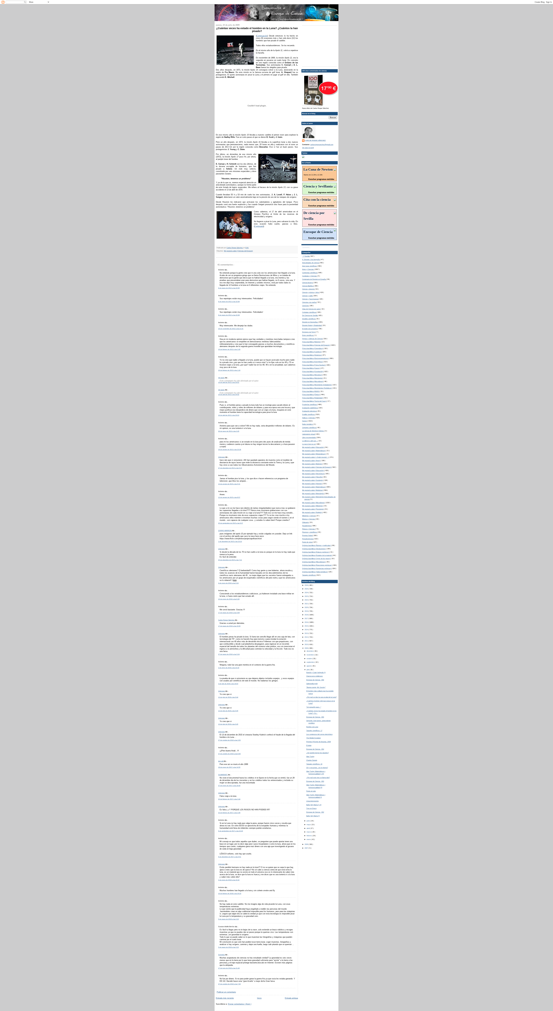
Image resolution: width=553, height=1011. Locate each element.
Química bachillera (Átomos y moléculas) (316, 545)
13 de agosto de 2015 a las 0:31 (229, 484)
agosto (309, 666)
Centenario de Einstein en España (314, 279)
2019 (306, 611)
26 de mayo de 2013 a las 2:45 (228, 431)
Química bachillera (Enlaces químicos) (315, 552)
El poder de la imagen (310, 329)
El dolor (308, 745)
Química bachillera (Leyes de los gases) (316, 558)
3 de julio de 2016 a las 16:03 (228, 683)
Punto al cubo (311, 791)
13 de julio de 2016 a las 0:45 (228, 711)
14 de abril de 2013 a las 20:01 (228, 382)
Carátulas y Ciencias (309, 276)
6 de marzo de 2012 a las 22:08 (229, 301)
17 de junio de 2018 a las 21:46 (229, 968)
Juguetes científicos (309, 427)
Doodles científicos (309, 319)
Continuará (258, 226)
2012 (306, 637)
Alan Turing (310, 756)
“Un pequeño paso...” (313, 707)
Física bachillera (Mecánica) (312, 375)
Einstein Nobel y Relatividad (312, 325)
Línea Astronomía (312, 801)
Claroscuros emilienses (314, 676)
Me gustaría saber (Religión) (312, 512)
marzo (309, 832)
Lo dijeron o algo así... (310, 441)
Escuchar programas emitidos (321, 179)
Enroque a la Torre (309, 332)
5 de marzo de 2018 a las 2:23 (228, 947)
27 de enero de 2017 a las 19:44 (229, 785)
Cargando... (306, 247)
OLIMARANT (223, 775)
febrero (309, 835)
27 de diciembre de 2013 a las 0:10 (230, 468)
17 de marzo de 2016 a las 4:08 (229, 612)
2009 (306, 648)
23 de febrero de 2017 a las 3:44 (229, 799)
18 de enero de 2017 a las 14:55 (229, 767)
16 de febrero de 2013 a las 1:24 (229, 370)
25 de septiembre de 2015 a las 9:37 (230, 523)
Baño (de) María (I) (313, 816)
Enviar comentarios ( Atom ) (239, 1004)
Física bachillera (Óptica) (311, 394)
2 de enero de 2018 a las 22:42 (228, 880)
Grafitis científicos (308, 414)
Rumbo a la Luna (312, 727)
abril (308, 828)
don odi (221, 761)
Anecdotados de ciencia (310, 263)
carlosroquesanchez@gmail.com (321, 144)
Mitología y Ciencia (309, 516)
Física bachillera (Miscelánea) (312, 381)
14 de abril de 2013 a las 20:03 (228, 415)
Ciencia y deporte (308, 289)
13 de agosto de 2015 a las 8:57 (229, 497)
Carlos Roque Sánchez (235, 248)
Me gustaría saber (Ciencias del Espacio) (238, 251)
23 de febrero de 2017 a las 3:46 (229, 812)
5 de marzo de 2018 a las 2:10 (228, 919)
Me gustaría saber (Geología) (312, 480)
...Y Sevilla (306, 256)
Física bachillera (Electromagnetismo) (315, 358)
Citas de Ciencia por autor (311, 309)
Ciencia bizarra (307, 282)
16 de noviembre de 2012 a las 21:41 (230, 328)
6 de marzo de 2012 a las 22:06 (229, 288)
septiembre (311, 662)
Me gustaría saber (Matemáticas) (314, 450)
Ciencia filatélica (308, 286)
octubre (309, 658)
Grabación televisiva (309, 411)
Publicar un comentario (226, 992)
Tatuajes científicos (309, 575)
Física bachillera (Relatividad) (312, 398)
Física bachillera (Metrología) (312, 378)
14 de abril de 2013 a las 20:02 (228, 394)
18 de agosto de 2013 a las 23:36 (229, 449)
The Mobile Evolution (313, 738)
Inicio (259, 998)
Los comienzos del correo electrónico (319, 734)
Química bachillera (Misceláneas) (314, 562)
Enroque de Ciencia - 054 (315, 749)
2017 (306, 618)
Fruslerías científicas (309, 404)
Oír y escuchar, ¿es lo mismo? (317, 767)
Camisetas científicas (310, 273)
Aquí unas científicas (309, 266)
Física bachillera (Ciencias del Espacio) (316, 345)
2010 (306, 644)
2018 (306, 615)
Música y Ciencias (308, 519)
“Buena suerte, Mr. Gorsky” (316, 687)
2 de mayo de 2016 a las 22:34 (228, 667)
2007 (306, 848)
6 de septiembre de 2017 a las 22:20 (230, 831)
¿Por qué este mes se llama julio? (318, 777)
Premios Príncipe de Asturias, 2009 (318, 742)
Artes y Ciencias (308, 269)
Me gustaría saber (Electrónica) (313, 474)
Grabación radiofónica (310, 408)
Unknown (221, 457)
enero (309, 839)
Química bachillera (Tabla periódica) (315, 572)
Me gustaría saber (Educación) (313, 447)
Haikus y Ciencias (308, 418)
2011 (306, 641)
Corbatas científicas (309, 312)
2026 (306, 585)
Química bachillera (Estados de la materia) (317, 555)
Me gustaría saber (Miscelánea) (313, 502)
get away (221, 378)
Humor (304, 421)
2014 (306, 629)
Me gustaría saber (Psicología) (313, 509)
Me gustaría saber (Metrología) (313, 493)
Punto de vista (307, 542)
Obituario (305, 522)
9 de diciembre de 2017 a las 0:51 (229, 857)
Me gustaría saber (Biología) (312, 464)
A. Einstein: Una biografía (311, 259)
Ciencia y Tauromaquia (310, 299)
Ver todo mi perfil (308, 148)
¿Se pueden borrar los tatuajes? (317, 753)
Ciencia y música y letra (310, 292)
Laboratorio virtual (308, 434)
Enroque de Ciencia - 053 (315, 781)
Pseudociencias (308, 539)
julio (308, 669)
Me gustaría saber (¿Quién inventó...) (315, 457)
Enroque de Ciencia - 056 (315, 680)
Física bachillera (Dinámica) (312, 355)
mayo (309, 824)
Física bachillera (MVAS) (311, 391)
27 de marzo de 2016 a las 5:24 (229, 654)
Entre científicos (308, 335)
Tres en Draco (311, 808)
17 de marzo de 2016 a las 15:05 (229, 626)
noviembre (310, 655)
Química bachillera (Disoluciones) (314, 549)
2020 (306, 607)
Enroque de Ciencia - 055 (315, 717)
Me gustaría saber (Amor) (311, 460)
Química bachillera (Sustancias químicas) (317, 568)
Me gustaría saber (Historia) (312, 483)
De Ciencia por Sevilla (310, 315)
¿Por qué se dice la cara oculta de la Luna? (321, 697)
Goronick (221, 955)
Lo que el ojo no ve (309, 444)
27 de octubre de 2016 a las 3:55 (229, 740)
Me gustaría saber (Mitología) (312, 506)
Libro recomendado (309, 437)
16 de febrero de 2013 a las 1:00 (229, 349)
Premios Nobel (307, 535)
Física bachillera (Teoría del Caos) (314, 401)
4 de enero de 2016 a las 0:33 (228, 583)
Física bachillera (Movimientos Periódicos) (317, 388)
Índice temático (307, 424)
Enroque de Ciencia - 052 (315, 812)
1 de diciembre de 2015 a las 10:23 (230, 541)
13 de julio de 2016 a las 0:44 (228, 697)
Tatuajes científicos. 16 (314, 764)
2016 (306, 622)
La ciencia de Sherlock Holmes (313, 431)
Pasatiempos (307, 526)
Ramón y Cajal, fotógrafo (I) (316, 672)
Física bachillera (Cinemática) (312, 348)
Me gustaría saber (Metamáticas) (314, 454)
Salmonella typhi (312, 683)
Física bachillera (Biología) (311, 342)
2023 (306, 596)
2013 (306, 633)
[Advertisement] (320, 46)
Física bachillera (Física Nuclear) (314, 365)
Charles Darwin (311, 760)
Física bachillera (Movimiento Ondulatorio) (317, 385)
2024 (306, 592)
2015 (306, 626)
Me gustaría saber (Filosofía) (312, 477)
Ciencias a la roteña (309, 302)
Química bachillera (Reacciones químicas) (317, 565)
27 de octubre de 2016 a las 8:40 (229, 754)
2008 (306, 844)
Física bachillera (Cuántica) (312, 352)
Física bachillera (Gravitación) (313, 371)
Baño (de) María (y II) (313, 805)
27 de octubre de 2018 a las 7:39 (229, 984)
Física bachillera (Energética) (312, 362)
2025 (306, 589)
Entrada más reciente (225, 998)
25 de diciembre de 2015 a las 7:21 (230, 560)
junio (308, 821)
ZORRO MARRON (225, 530)
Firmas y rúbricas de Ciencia (312, 338)
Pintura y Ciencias (308, 529)
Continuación (261, 36)
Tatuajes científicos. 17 (314, 730)
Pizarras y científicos (309, 532)
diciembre (310, 651)
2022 (306, 600)
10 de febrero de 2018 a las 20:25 (229, 893)
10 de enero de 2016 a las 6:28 (228, 599)
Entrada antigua (291, 998)
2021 (306, 603)
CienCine (305, 305)
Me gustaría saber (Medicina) (312, 490)
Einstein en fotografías (310, 322)
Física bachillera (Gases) (311, 368)
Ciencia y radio (307, 296)
